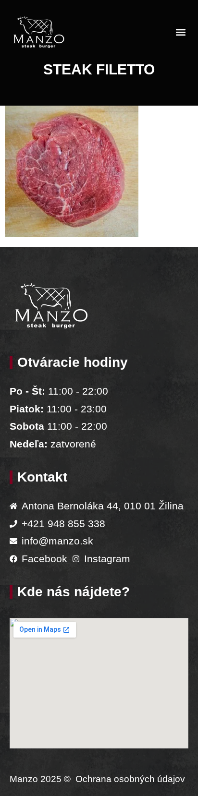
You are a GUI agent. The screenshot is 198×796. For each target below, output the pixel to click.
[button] (180, 32)
